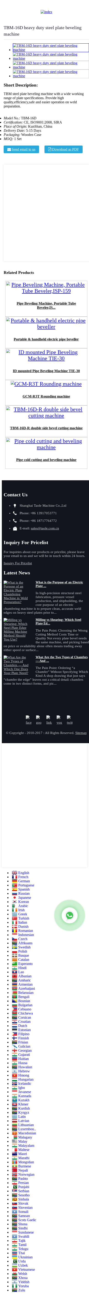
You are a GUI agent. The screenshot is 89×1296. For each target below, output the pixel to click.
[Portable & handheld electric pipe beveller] (46, 328)
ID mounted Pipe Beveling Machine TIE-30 (46, 371)
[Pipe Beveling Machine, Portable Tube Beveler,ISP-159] (46, 292)
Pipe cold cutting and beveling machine (46, 460)
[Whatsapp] (70, 915)
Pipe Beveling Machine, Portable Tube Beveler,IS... (46, 305)
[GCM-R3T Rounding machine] (46, 385)
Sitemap (81, 733)
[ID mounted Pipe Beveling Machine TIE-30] (46, 360)
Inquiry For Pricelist (18, 563)
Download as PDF (65, 149)
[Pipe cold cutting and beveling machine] (46, 449)
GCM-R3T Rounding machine (46, 396)
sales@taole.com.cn (45, 528)
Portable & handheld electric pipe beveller (46, 339)
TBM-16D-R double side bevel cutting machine (46, 428)
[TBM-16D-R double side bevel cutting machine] (46, 417)
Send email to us (23, 149)
